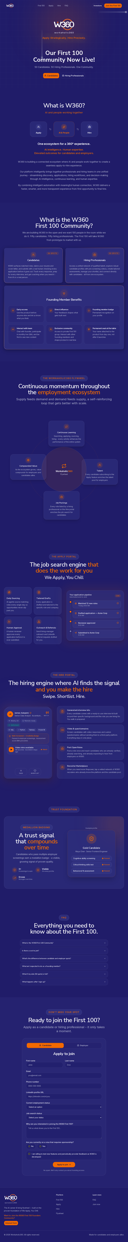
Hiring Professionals (74, 75)
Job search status (34, 1113)
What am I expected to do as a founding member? (41, 966)
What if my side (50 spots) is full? (35, 974)
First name (30, 1061)
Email (28, 1071)
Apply (51, 6)
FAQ (66, 6)
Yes (43, 1146)
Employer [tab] (84, 1045)
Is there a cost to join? (30, 950)
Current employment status (38, 1103)
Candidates (52, 75)
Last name (69, 1061)
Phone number (32, 1082)
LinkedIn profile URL (35, 1092)
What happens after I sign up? (33, 982)
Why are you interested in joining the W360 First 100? (49, 1124)
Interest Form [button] (11, 1223)
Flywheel (60, 1213)
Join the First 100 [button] (113, 6)
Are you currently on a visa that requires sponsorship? (50, 1142)
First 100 (41, 6)
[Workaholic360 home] (10, 5)
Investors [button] (98, 6)
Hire (59, 6)
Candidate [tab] (47, 1045)
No (32, 1146)
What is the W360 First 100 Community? (37, 943)
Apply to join (62, 1164)
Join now (96, 1204)
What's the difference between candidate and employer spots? (46, 958)
